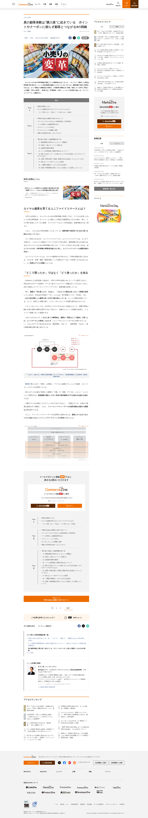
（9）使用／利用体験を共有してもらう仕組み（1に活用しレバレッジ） (60, 168)
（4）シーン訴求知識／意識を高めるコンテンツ (53, 151)
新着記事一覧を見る (109, 189)
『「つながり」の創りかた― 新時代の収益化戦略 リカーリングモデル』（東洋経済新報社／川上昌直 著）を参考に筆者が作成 (56, 375)
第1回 (27, 384)
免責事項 (82, 804)
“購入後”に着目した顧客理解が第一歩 (49, 139)
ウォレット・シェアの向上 (46, 127)
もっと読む (30, 653)
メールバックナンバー (58, 501)
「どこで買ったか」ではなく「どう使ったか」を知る (54, 112)
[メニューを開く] (14, 4)
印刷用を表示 (30, 626)
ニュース (37, 4)
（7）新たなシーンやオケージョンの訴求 (51, 162)
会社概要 (89, 804)
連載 (50, 4)
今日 (102, 27)
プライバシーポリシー (111, 804)
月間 (117, 27)
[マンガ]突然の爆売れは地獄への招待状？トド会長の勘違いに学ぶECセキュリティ (40, 730)
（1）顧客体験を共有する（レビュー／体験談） (53, 142)
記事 (44, 4)
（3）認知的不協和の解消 (46, 148)
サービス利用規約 (98, 804)
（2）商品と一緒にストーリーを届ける (50, 145)
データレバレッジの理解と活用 (47, 130)
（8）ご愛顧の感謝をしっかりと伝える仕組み (52, 165)
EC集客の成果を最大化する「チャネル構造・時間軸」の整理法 (74, 707)
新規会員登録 (44, 506)
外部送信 (122, 804)
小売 (31, 38)
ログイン (70, 506)
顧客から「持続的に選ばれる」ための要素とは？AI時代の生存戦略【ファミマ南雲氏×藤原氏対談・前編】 (75, 735)
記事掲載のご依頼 (116, 763)
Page (29, 126)
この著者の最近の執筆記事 (46, 687)
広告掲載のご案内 (100, 763)
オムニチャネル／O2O (42, 38)
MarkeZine (27, 771)
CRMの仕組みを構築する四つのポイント (50, 118)
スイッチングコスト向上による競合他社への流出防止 (54, 121)
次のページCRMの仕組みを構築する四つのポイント (56, 599)
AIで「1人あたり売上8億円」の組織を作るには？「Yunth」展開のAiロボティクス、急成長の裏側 (40, 708)
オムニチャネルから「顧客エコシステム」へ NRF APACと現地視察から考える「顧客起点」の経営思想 (74, 714)
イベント (64, 4)
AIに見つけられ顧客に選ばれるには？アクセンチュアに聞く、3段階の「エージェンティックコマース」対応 (40, 737)
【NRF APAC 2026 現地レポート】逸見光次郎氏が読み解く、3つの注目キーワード (75, 728)
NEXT (68, 608)
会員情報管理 (74, 804)
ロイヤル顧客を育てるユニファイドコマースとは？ (54, 109)
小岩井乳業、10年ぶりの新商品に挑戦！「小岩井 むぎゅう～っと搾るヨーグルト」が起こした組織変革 (40, 716)
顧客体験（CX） (55, 38)
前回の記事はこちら (44, 106)
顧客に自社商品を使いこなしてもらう (50, 133)
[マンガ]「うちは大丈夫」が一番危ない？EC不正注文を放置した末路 (74, 722)
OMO (26, 38)
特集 (56, 4)
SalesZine (43, 771)
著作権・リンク (64, 804)
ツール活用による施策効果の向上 (48, 124)
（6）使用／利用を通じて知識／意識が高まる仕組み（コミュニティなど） (61, 159)
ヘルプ (56, 804)
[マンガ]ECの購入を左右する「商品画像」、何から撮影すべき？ (39, 724)
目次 (56, 100)
